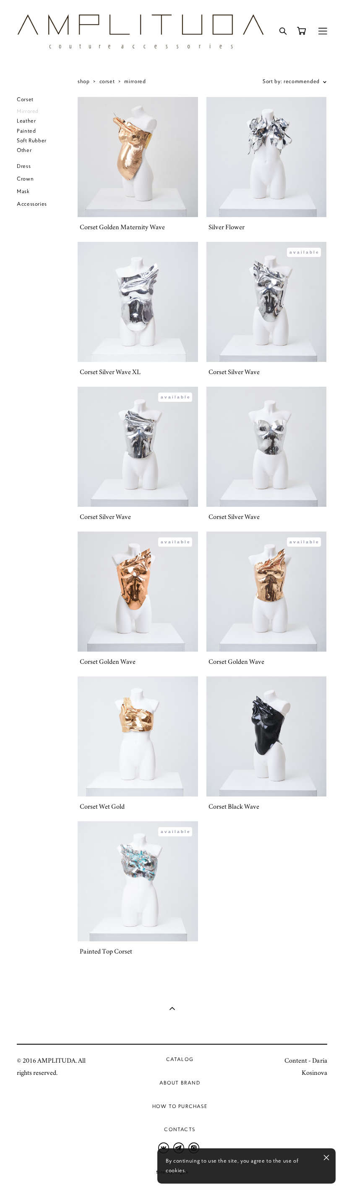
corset (107, 81)
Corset (25, 99)
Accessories (32, 204)
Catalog (179, 1059)
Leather (26, 121)
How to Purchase (179, 1106)
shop (84, 81)
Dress (24, 166)
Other (24, 150)
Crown (25, 179)
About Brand (179, 1082)
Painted (26, 131)
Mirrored (28, 111)
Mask (23, 191)
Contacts (179, 1129)
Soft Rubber (32, 140)
